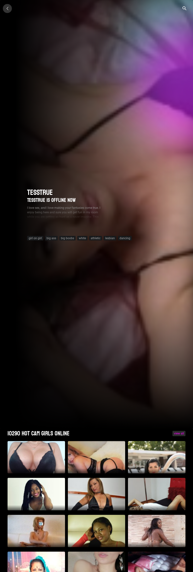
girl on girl (35, 238)
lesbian (110, 238)
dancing (124, 238)
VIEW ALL (179, 433)
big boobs (67, 238)
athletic (95, 238)
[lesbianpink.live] (7, 8)
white (82, 238)
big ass (51, 238)
